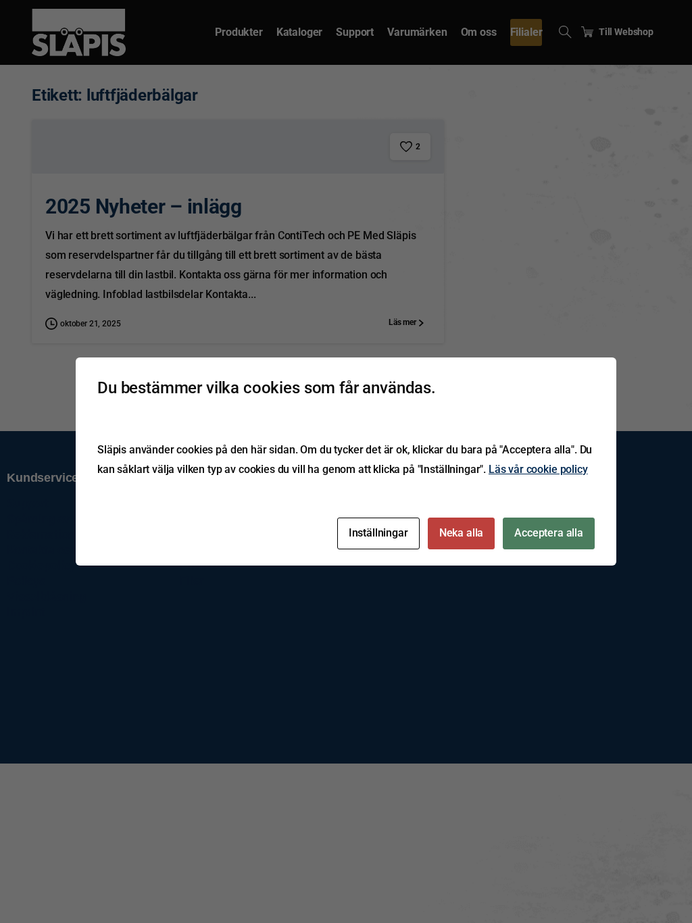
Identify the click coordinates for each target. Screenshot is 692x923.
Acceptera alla (548, 532)
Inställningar (378, 532)
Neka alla (461, 532)
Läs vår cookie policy (538, 469)
